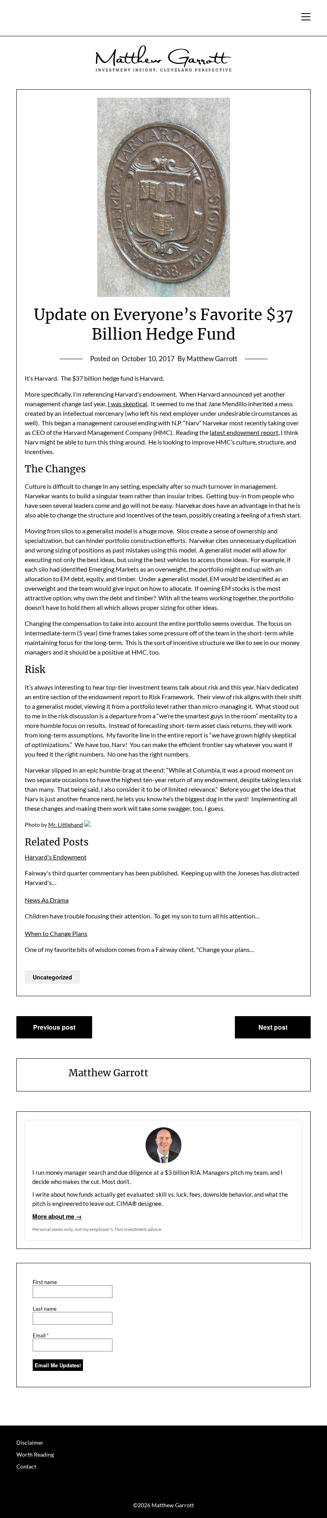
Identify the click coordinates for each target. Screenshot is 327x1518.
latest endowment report (244, 432)
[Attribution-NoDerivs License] (87, 824)
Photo (32, 824)
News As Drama (47, 900)
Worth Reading (35, 1454)
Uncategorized (52, 977)
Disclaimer (29, 1442)
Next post (273, 1027)
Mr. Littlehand (65, 824)
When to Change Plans (56, 933)
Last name (45, 1309)
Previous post (54, 1027)
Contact (26, 1466)
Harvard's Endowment (56, 857)
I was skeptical (127, 403)
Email (41, 1336)
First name (45, 1282)
